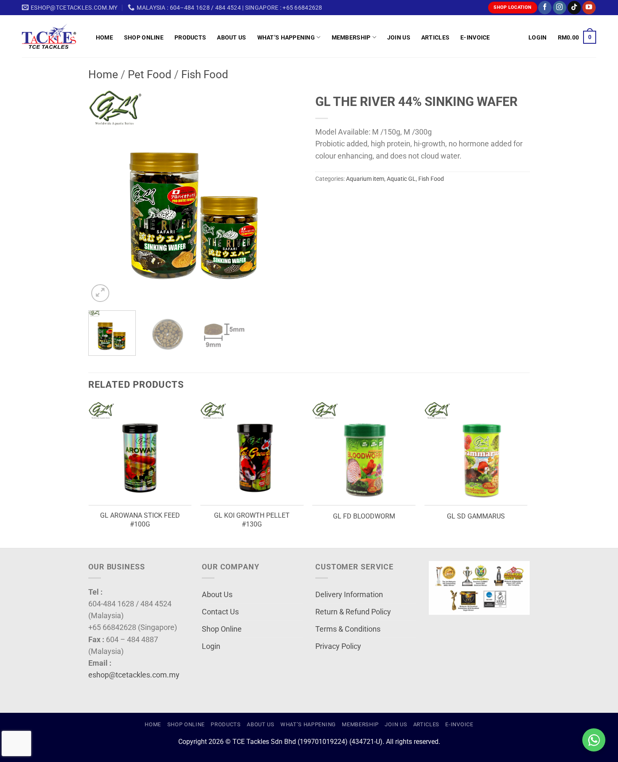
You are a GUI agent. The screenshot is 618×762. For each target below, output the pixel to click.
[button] (537, 37)
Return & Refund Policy (353, 612)
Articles (435, 37)
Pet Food (150, 74)
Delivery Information (349, 594)
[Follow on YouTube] (589, 8)
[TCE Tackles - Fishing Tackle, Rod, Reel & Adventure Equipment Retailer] (52, 36)
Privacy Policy (338, 646)
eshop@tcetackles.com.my (134, 675)
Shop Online (144, 37)
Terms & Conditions (347, 629)
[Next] (288, 196)
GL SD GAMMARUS (476, 516)
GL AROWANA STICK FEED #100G (140, 519)
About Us (231, 37)
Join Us (398, 37)
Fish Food (204, 74)
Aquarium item (365, 178)
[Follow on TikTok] (574, 8)
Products (190, 37)
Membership (351, 37)
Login (211, 646)
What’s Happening (286, 37)
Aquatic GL (401, 178)
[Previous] (103, 196)
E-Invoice (475, 37)
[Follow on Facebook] (545, 8)
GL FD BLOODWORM (364, 516)
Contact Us (220, 612)
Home (104, 37)
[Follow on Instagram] (559, 8)
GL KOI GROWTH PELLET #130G (252, 519)
